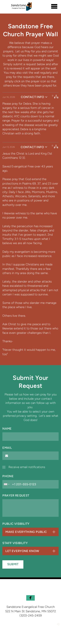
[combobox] (6, 484)
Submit (13, 564)
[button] (30, 598)
